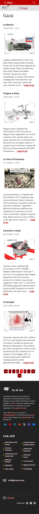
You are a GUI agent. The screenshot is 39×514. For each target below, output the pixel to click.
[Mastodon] (29, 424)
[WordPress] (14, 424)
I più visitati (9, 469)
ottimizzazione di (10, 415)
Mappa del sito (29, 465)
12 (33, 371)
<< (6, 371)
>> (20, 375)
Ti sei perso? (28, 461)
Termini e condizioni (8, 449)
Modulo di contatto (8, 461)
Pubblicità (8, 465)
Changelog (28, 469)
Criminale (8, 302)
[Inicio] (5, 8)
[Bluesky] (33, 424)
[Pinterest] (10, 424)
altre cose (11, 413)
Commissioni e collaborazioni (29, 443)
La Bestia (8, 24)
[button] (34, 2)
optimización (26, 417)
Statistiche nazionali (27, 449)
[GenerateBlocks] (31, 503)
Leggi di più (29, 85)
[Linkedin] (5, 424)
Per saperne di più (19, 408)
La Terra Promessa (13, 159)
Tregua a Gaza (11, 93)
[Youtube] (19, 424)
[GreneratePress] (27, 503)
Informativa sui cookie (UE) (11, 455)
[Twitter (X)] (24, 424)
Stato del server (27, 456)
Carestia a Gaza (12, 230)
